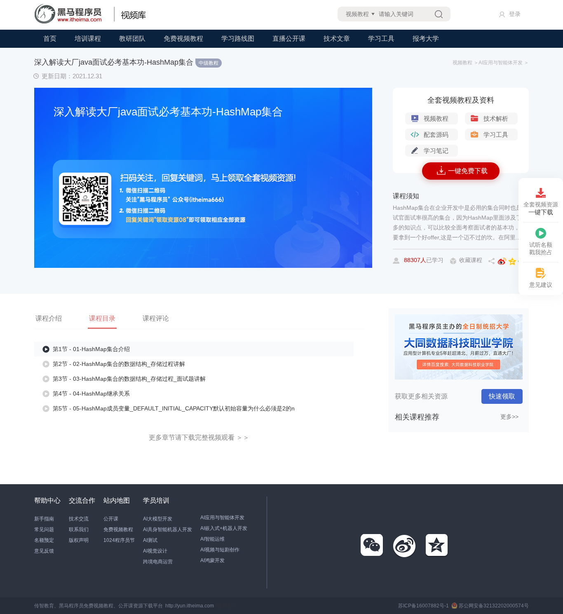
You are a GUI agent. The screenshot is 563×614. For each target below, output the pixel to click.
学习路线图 (237, 38)
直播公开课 (288, 38)
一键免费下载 (468, 170)
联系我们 (79, 529)
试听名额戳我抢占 (540, 248)
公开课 (110, 519)
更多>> (509, 416)
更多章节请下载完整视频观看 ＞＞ (199, 437)
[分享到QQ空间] (437, 545)
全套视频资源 (540, 208)
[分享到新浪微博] (404, 545)
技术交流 (79, 519)
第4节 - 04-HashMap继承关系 (91, 393)
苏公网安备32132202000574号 (494, 606)
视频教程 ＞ (466, 63)
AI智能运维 (212, 539)
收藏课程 (470, 260)
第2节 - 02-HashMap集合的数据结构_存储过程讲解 (119, 364)
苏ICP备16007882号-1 (423, 606)
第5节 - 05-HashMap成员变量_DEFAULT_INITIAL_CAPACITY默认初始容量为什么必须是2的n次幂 (174, 411)
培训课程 (88, 38)
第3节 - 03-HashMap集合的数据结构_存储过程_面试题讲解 (129, 378)
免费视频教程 (183, 38)
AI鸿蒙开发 (212, 560)
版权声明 (79, 540)
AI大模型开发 (157, 519)
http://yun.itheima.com (189, 606)
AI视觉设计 (155, 551)
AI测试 (150, 540)
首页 (49, 38)
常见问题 (44, 529)
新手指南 (44, 519)
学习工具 (381, 38)
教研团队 (132, 38)
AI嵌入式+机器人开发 (223, 528)
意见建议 (540, 284)
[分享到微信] (372, 545)
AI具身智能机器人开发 (167, 529)
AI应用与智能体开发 (222, 517)
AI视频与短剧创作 (219, 550)
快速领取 (502, 396)
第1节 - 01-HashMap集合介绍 (91, 349)
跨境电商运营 (158, 562)
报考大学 (426, 38)
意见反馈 (44, 551)
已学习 (423, 260)
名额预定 (44, 540)
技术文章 (337, 38)
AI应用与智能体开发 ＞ (504, 63)
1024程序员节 (119, 540)
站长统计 (226, 606)
